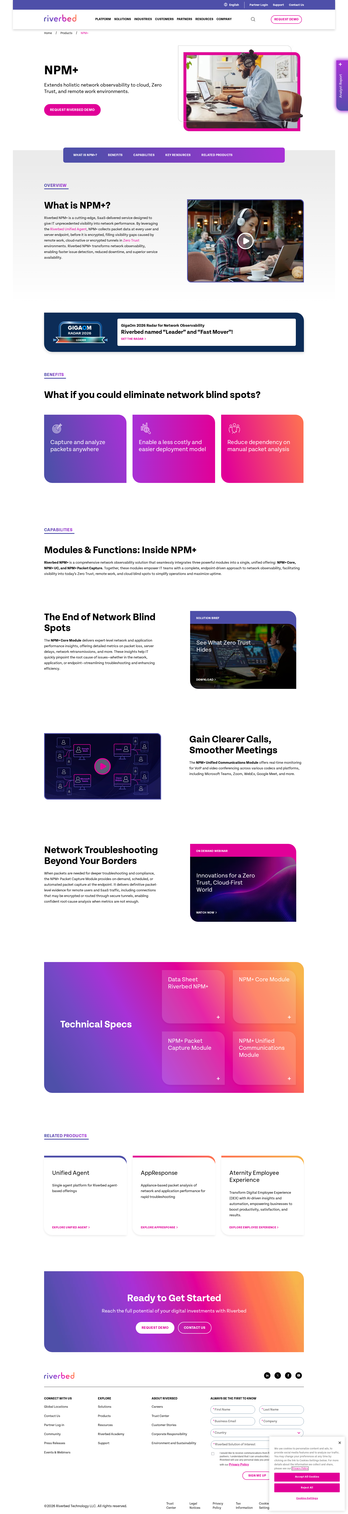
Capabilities (143, 155)
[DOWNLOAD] (243, 650)
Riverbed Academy (111, 1434)
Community (52, 1434)
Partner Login (259, 5)
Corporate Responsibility (169, 1434)
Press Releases (54, 1443)
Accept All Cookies (307, 1476)
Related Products (216, 155)
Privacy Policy (239, 1464)
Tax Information (244, 1506)
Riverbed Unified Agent (68, 229)
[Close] (339, 1442)
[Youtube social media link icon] (298, 1375)
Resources (105, 1425)
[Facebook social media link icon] (288, 1375)
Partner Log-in (54, 1425)
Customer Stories (164, 1425)
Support (278, 5)
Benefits (115, 155)
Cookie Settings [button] (265, 1506)
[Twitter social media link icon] (277, 1375)
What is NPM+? (85, 155)
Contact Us (296, 5)
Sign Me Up (257, 1476)
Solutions (104, 1407)
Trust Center (160, 1416)
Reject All (307, 1487)
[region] (307, 1474)
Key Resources (178, 155)
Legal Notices (195, 1506)
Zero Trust (131, 240)
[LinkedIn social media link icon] (267, 1375)
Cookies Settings (307, 1498)
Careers (157, 1407)
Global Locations (56, 1407)
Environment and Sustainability (174, 1443)
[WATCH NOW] (243, 883)
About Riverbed (164, 1398)
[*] (232, 1416)
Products (104, 1416)
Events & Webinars (57, 1452)
